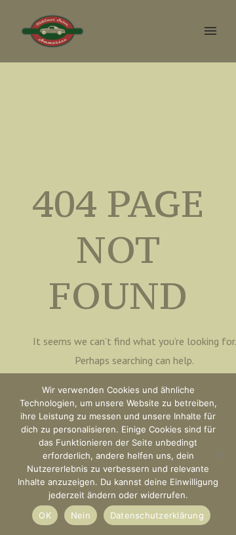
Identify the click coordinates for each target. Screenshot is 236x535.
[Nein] (219, 454)
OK (45, 515)
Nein (80, 515)
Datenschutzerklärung (157, 515)
